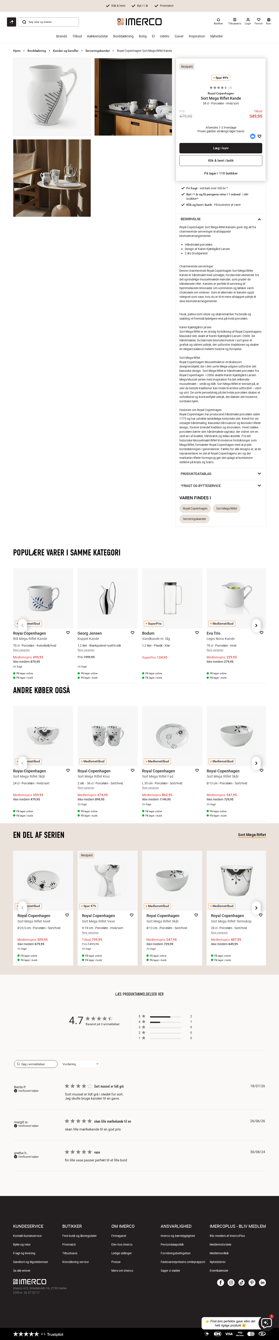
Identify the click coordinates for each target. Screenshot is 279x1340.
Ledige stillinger (121, 1253)
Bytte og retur (22, 1244)
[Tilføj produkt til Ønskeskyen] (252, 136)
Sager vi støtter (170, 1271)
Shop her (209, 5)
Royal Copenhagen (195, 508)
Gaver (179, 36)
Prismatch (69, 1244)
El (153, 36)
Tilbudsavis (69, 1253)
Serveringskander (97, 50)
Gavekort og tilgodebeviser (30, 1262)
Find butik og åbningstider (79, 1236)
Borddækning (123, 36)
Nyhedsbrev (218, 1262)
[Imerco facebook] (220, 1282)
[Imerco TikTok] (241, 1282)
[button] (220, 93)
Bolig (143, 36)
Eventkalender (219, 1271)
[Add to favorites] (259, 136)
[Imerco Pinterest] (251, 1282)
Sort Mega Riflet (226, 508)
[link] (165, 1039)
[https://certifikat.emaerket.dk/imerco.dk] (262, 1334)
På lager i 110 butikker (221, 173)
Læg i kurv (220, 148)
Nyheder (216, 36)
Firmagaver (118, 1236)
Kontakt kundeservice (27, 1236)
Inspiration (197, 36)
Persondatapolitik (172, 1244)
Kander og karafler (65, 50)
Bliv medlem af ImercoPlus (227, 1236)
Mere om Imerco (122, 1271)
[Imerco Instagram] (231, 1282)
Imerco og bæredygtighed (178, 1236)
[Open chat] (11, 22)
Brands (61, 36)
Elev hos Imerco (122, 1244)
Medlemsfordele (220, 1244)
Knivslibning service (75, 1262)
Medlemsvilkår (219, 1253)
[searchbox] (36, 1064)
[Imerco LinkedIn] (262, 1282)
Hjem (16, 50)
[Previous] (22, 625)
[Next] (256, 625)
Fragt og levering (24, 1253)
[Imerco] (139, 21)
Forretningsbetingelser (176, 1253)
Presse (116, 1262)
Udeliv (164, 36)
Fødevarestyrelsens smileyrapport (183, 1262)
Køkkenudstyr (97, 36)
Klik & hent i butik (221, 161)
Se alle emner (22, 1271)
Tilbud (77, 36)
